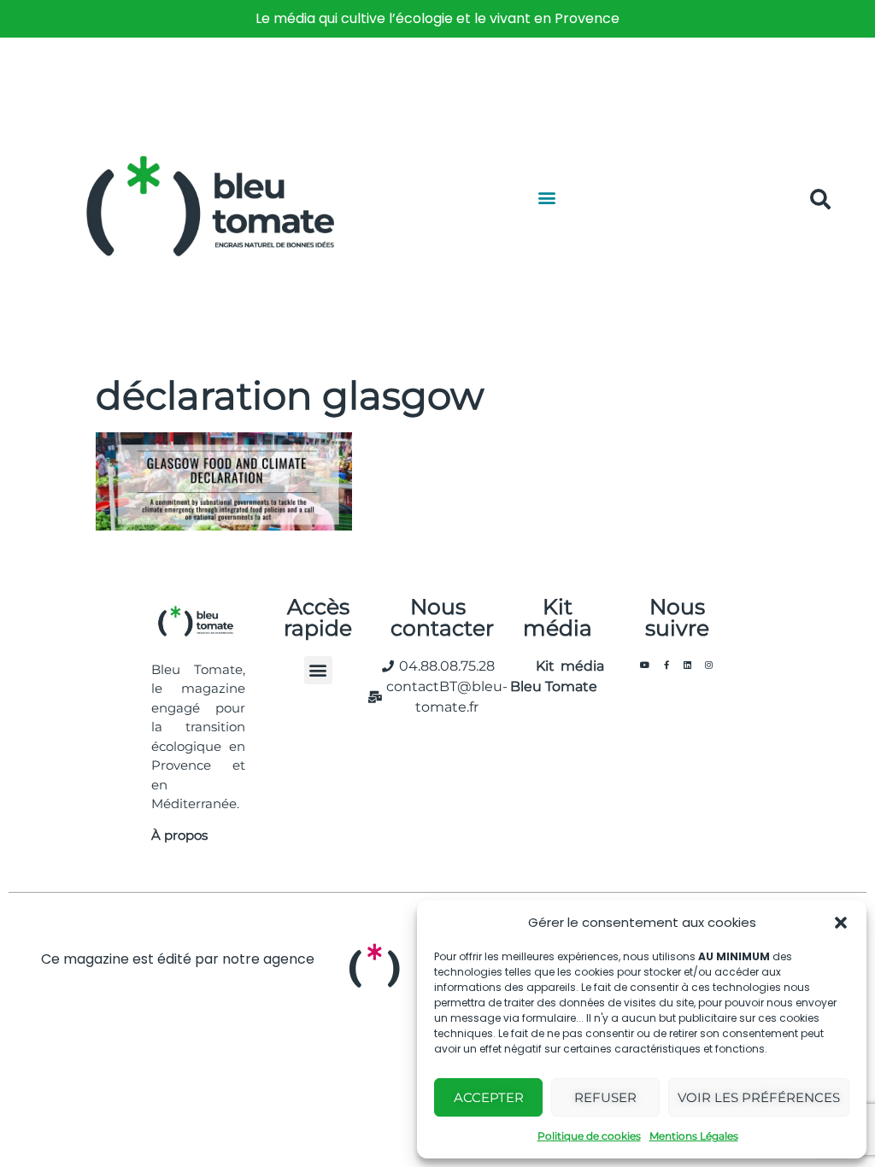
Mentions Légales (693, 1135)
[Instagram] (709, 664)
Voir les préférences (759, 1097)
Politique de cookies (589, 1135)
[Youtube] (645, 664)
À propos (179, 835)
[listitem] (437, 19)
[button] (840, 922)
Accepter (489, 1097)
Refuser (605, 1097)
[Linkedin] (687, 664)
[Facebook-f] (666, 664)
